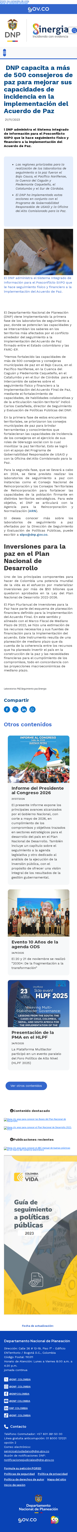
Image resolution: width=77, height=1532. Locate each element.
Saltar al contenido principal (14, 3)
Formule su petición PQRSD (22, 1468)
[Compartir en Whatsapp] (32, 709)
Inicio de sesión (14, 1485)
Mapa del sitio (56, 1479)
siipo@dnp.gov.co (33, 535)
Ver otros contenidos (26, 1086)
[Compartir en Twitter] (15, 709)
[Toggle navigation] (4, 52)
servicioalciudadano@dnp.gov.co (26, 1451)
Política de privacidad (53, 1474)
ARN (32, 511)
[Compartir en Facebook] (7, 709)
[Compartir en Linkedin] (24, 709)
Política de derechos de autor (24, 1479)
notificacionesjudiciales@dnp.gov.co (29, 1459)
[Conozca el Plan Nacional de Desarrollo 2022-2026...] (38, 1128)
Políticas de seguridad (19, 1474)
